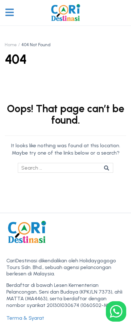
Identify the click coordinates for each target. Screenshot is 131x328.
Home (11, 44)
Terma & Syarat (25, 318)
